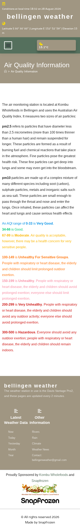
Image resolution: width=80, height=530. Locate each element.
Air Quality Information (24, 71)
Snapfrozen (40, 480)
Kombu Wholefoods (53, 475)
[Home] (5, 71)
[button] (8, 45)
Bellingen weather (40, 16)
